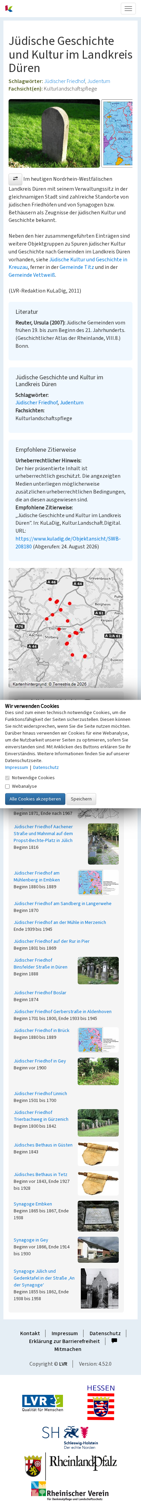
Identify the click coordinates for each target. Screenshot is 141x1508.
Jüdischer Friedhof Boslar (40, 992)
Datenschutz (105, 1333)
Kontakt (30, 1333)
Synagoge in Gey (31, 1240)
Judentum (98, 81)
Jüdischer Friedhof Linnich (40, 1093)
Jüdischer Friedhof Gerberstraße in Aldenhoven (63, 1011)
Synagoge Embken (33, 1204)
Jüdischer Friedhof (64, 81)
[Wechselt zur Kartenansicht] (70, 628)
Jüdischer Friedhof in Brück (41, 1030)
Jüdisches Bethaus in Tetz (40, 1174)
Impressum (65, 1333)
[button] (15, 179)
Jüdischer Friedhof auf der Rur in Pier (52, 941)
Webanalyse (24, 786)
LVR (63, 1364)
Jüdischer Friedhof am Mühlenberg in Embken (37, 876)
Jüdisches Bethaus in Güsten (43, 1145)
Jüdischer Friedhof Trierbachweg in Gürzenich (41, 1116)
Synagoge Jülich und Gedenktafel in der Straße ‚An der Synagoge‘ (44, 1278)
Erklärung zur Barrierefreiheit (64, 1341)
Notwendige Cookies (33, 777)
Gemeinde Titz (77, 267)
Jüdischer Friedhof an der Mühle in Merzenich (60, 922)
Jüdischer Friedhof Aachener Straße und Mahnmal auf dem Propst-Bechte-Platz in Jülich (43, 833)
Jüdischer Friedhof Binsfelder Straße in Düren (40, 964)
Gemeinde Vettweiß (32, 275)
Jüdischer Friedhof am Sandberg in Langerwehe (63, 903)
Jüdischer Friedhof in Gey (40, 1061)
